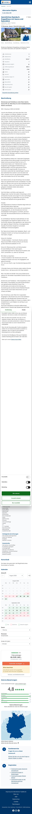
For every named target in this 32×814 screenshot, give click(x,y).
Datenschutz (16, 799)
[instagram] (16, 810)
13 (27, 610)
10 (16, 610)
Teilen (29, 17)
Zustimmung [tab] (8, 309)
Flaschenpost (16, 804)
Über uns (16, 794)
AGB (16, 796)
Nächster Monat (29, 575)
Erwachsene (4, 635)
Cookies (16, 801)
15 (9, 613)
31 (6, 599)
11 (20, 610)
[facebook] (13, 810)
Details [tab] (24, 309)
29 (24, 596)
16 (13, 613)
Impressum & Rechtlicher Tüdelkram (16, 792)
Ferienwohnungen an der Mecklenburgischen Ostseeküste (18, 781)
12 (24, 610)
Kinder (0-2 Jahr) (5, 641)
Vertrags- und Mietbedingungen (16, 674)
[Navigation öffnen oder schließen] (30, 2)
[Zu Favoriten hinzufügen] (30, 26)
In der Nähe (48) (6, 13)
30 (27, 596)
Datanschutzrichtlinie (16, 339)
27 (16, 596)
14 (6, 613)
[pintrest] (19, 810)
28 (20, 596)
